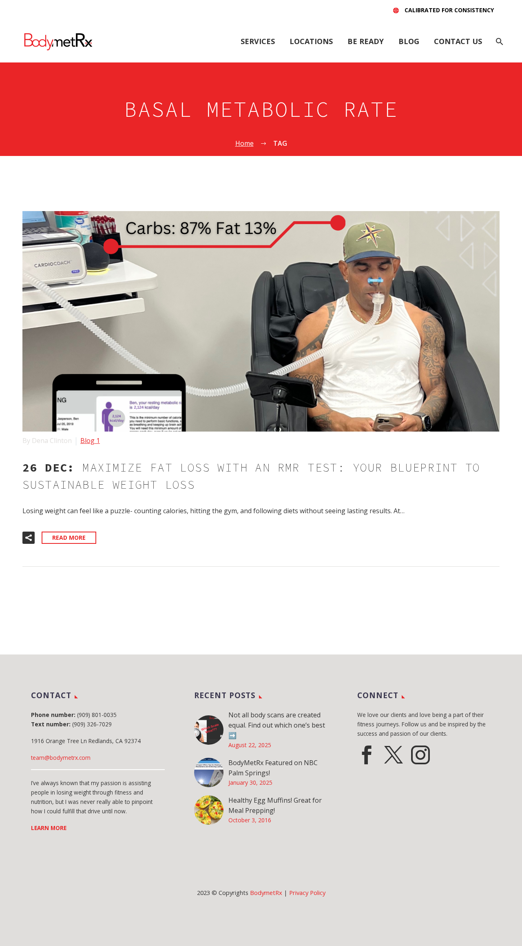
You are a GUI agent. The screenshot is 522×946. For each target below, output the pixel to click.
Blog (408, 41)
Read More (69, 537)
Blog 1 (90, 440)
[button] (28, 538)
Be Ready (365, 41)
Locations (311, 41)
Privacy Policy (307, 892)
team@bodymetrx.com (61, 757)
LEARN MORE (48, 828)
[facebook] (366, 755)
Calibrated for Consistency (449, 10)
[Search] (499, 41)
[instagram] (420, 755)
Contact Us (458, 41)
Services (258, 41)
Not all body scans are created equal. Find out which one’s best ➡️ (276, 725)
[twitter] (393, 755)
